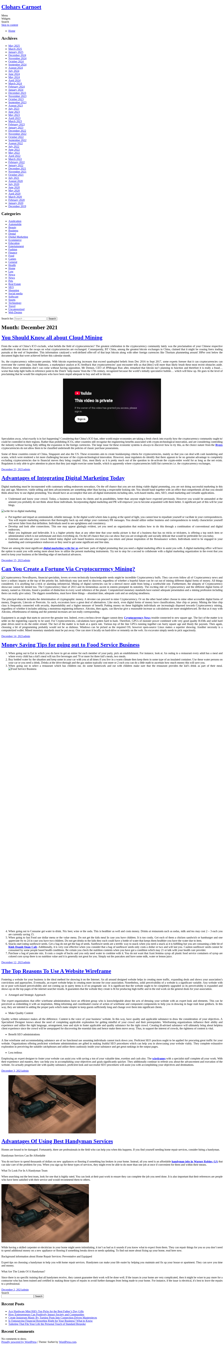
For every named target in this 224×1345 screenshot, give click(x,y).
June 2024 (14, 74)
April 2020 (14, 193)
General (12, 262)
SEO (11, 287)
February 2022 (16, 162)
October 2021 (16, 174)
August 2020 (15, 181)
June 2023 (14, 111)
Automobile (15, 224)
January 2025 (15, 52)
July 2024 (13, 70)
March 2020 (15, 196)
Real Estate (14, 284)
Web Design (15, 312)
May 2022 (14, 152)
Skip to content (9, 24)
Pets (10, 280)
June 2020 (14, 187)
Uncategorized (16, 309)
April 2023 (14, 118)
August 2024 (15, 67)
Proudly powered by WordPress (19, 1341)
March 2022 (15, 159)
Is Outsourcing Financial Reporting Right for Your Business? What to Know (50, 1320)
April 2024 (14, 80)
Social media (15, 293)
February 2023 (16, 124)
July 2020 (13, 184)
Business (13, 230)
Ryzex (219, 444)
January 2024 (15, 89)
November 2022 (17, 133)
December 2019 (17, 206)
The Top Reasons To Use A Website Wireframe (56, 971)
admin (26, 469)
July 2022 (13, 146)
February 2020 (16, 199)
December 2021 (17, 168)
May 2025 (14, 45)
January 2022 (15, 165)
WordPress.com (67, 1341)
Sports (11, 299)
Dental (12, 233)
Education (14, 243)
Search (5, 1292)
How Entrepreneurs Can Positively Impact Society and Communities (46, 1314)
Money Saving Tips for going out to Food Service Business (70, 645)
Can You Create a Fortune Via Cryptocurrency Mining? (68, 569)
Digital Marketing (18, 236)
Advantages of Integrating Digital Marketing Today (63, 478)
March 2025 (15, 48)
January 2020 (15, 203)
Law (10, 271)
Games (12, 258)
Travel (11, 306)
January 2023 (15, 127)
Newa (11, 274)
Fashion (12, 249)
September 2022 (17, 140)
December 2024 (17, 55)
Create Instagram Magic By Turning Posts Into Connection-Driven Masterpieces (52, 1317)
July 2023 (13, 108)
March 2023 (15, 121)
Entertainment (16, 246)
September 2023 (17, 102)
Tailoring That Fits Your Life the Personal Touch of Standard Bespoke (47, 1323)
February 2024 (16, 86)
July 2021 (13, 177)
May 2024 (14, 77)
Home (11, 30)
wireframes (159, 1058)
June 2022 (14, 149)
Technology (15, 302)
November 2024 (17, 58)
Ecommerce (15, 240)
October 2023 (16, 99)
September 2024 (17, 64)
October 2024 (16, 61)
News (11, 277)
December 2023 (17, 92)
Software (13, 296)
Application (14, 221)
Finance (12, 252)
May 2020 (14, 190)
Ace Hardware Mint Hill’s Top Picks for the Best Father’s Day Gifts (46, 1311)
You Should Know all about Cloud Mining (51, 337)
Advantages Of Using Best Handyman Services (57, 1141)
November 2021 (17, 171)
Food (11, 255)
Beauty (12, 227)
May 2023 (14, 114)
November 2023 (17, 96)
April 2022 (14, 155)
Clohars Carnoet (21, 7)
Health (12, 265)
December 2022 (17, 130)
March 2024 (15, 83)
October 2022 (16, 137)
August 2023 (15, 105)
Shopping (13, 290)
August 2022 (15, 143)
